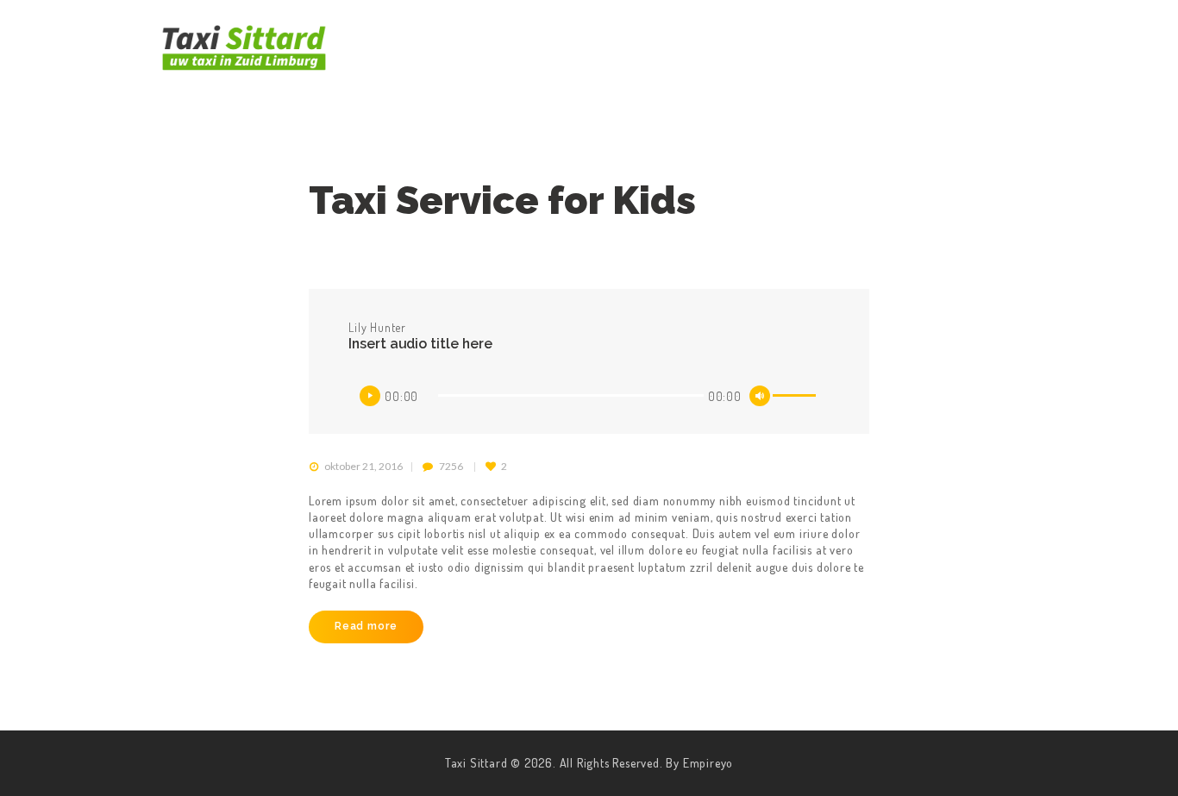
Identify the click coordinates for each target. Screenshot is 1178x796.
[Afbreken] (759, 395)
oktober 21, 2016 (363, 466)
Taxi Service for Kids (502, 200)
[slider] (797, 398)
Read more (366, 625)
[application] (589, 395)
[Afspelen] (370, 395)
